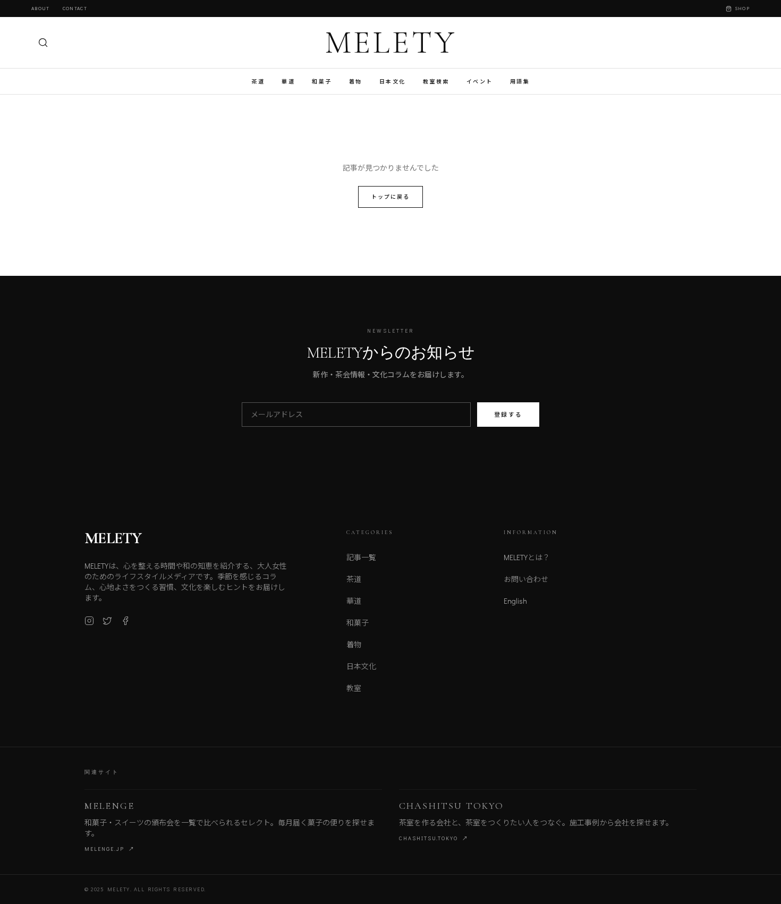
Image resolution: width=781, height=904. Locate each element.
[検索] (43, 42)
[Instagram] (89, 621)
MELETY (391, 42)
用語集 (520, 81)
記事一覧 (361, 557)
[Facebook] (125, 621)
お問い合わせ (526, 579)
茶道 (258, 81)
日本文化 (392, 81)
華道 (288, 81)
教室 (353, 688)
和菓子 (322, 81)
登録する (508, 414)
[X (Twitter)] (107, 621)
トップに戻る (390, 196)
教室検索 (436, 81)
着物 (355, 81)
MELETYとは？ (527, 557)
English (515, 601)
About (40, 8)
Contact (75, 8)
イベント (479, 81)
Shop (742, 8)
